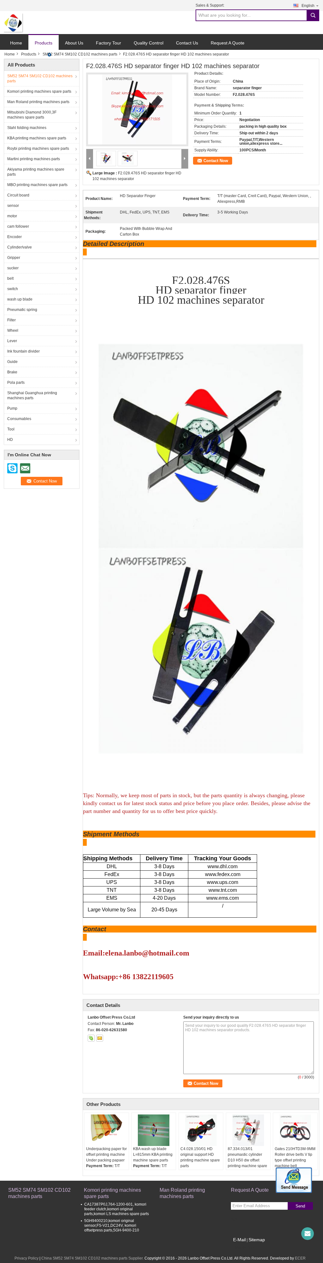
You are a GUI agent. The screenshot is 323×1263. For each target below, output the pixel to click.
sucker (13, 268)
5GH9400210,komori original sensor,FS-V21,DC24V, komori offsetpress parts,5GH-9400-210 (111, 1225)
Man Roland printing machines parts (38, 102)
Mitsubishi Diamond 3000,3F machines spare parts (31, 115)
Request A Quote (227, 42)
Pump (12, 408)
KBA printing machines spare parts (36, 138)
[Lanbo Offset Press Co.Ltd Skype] (91, 1038)
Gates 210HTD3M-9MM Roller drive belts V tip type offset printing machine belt (295, 1157)
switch (12, 289)
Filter (11, 320)
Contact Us (187, 42)
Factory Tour (108, 42)
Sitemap (257, 1239)
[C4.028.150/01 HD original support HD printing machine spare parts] (201, 1130)
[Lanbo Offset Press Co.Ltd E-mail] (99, 1038)
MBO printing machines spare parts (37, 185)
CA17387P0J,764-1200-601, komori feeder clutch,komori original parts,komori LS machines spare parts (116, 1209)
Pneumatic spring (22, 309)
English (308, 5)
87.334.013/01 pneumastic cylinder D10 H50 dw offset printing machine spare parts (247, 1160)
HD (10, 439)
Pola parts (16, 382)
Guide (12, 362)
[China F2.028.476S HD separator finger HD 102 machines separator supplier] (137, 109)
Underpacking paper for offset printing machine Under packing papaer (106, 1154)
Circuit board (18, 195)
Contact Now (215, 160)
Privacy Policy (26, 1258)
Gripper (13, 257)
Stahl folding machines (26, 128)
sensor (13, 205)
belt (10, 278)
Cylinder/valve (19, 247)
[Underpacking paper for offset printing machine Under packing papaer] (107, 1130)
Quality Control (148, 42)
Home (16, 42)
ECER (300, 1258)
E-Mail (239, 1239)
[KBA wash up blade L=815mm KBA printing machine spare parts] (154, 1130)
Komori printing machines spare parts (39, 91)
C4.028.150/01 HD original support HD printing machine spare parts (200, 1157)
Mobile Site (244, 1247)
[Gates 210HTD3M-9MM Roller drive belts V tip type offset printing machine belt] (295, 1130)
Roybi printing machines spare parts (38, 148)
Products (43, 42)
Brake (12, 372)
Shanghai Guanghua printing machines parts (32, 395)
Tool (11, 429)
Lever (12, 341)
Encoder (14, 237)
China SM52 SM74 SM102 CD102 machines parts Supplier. (92, 1258)
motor (12, 216)
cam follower (18, 226)
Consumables (19, 419)
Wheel (12, 330)
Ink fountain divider (23, 351)
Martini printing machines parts (33, 159)
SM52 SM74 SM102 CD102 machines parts (80, 54)
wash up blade (19, 299)
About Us (74, 42)
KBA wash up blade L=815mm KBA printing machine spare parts (153, 1154)
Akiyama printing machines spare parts (35, 172)
